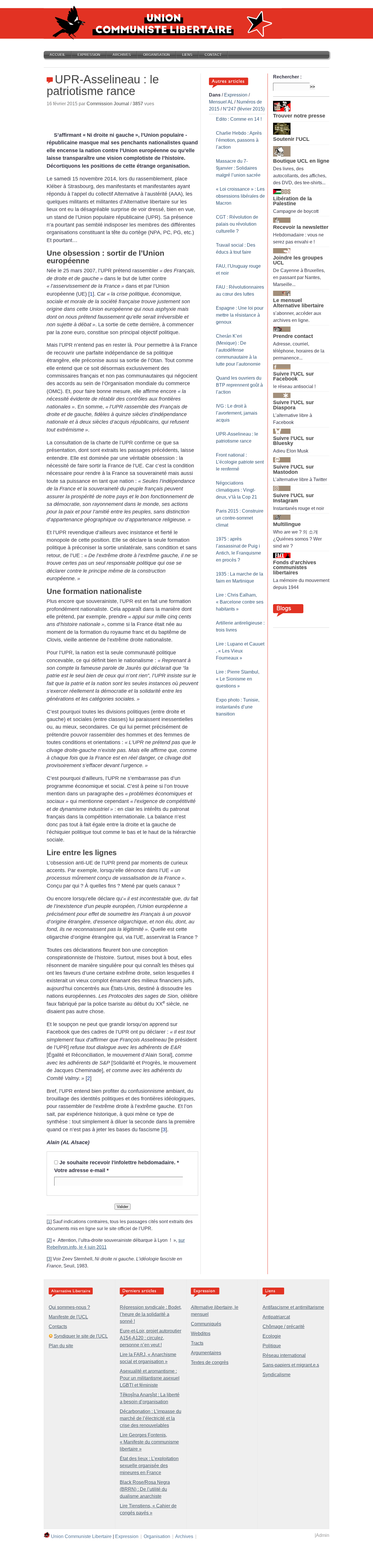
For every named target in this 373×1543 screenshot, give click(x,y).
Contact (213, 55)
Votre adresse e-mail (81, 1170)
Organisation (156, 55)
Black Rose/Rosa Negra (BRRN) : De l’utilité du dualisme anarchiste (145, 1489)
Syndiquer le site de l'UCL (81, 1336)
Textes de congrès (209, 1362)
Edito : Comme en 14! (239, 119)
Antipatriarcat (276, 1316)
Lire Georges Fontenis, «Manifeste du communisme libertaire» (149, 1441)
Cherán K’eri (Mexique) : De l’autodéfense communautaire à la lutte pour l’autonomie (238, 350)
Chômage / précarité (284, 1326)
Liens (187, 55)
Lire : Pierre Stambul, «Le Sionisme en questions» (237, 678)
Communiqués (206, 1323)
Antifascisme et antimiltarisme (293, 1307)
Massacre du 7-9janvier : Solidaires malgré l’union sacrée (238, 168)
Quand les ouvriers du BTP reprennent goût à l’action (239, 385)
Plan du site (61, 1345)
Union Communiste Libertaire (81, 1536)
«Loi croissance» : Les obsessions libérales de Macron (240, 196)
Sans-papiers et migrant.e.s (291, 1365)
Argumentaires (206, 1352)
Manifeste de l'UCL (68, 1316)
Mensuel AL (221, 101)
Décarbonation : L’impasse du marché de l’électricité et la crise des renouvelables (150, 1418)
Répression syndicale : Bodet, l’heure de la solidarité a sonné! (151, 1314)
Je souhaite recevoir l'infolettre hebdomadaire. (119, 1162)
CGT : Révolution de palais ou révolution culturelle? (237, 224)
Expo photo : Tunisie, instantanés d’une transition (237, 706)
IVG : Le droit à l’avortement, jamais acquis (236, 413)
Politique (272, 1345)
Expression (89, 55)
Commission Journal (108, 103)
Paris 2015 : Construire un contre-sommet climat (239, 518)
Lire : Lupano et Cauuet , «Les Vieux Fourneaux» (240, 650)
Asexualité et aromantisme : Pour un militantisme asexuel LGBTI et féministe (150, 1378)
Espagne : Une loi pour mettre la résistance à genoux (239, 315)
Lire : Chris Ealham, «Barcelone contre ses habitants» (239, 601)
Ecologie (272, 1336)
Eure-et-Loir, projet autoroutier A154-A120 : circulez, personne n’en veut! (150, 1337)
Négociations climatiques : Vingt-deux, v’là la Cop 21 (236, 490)
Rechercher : (287, 76)
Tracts (197, 1343)
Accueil (57, 55)
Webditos (200, 1333)
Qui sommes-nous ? (69, 1307)
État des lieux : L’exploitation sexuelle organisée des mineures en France (149, 1465)
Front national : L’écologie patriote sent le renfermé (240, 462)
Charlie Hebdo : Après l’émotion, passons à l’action (239, 140)
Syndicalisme (277, 1374)
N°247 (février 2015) (244, 108)
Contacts (58, 1326)
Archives (121, 55)
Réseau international (284, 1355)
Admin (322, 1535)
